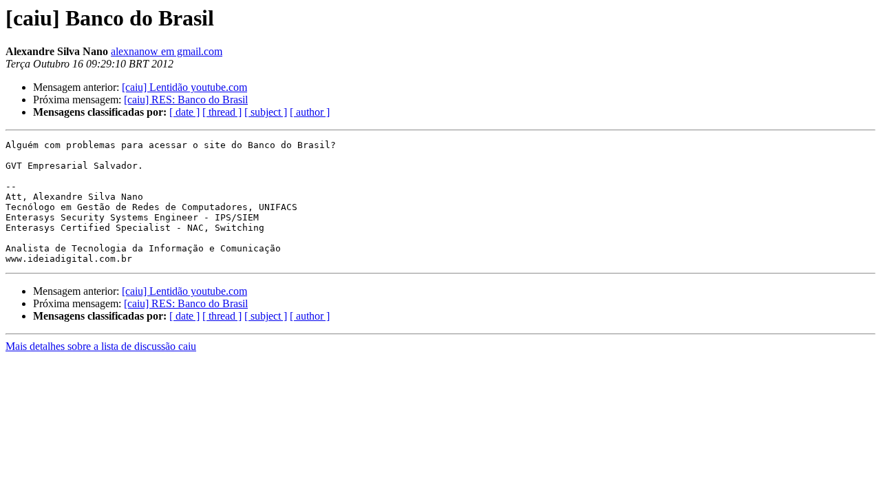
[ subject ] (265, 112)
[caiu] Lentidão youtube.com (184, 87)
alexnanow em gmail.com (166, 51)
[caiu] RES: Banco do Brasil (186, 99)
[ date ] (184, 112)
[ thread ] (222, 112)
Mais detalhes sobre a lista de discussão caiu (101, 346)
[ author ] (310, 112)
